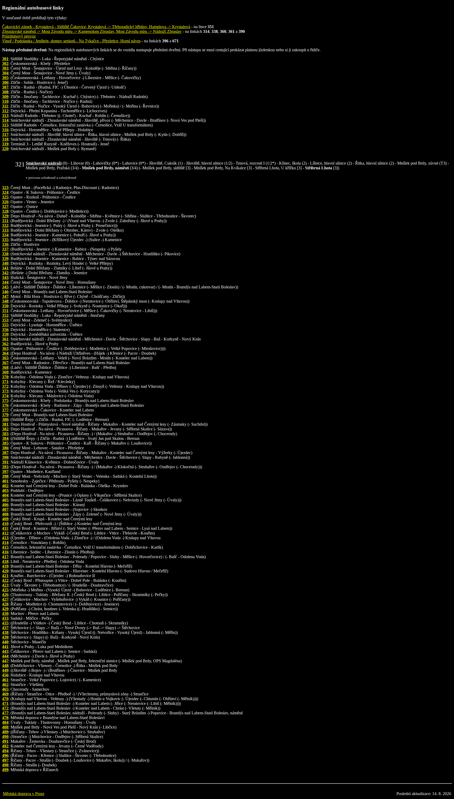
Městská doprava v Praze (23, 793)
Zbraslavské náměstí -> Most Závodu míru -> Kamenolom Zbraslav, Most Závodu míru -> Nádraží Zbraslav (92, 31)
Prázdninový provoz (19, 36)
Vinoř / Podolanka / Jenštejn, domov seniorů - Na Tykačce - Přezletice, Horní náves (71, 41)
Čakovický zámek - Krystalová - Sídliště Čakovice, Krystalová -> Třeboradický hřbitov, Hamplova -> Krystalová (96, 26)
